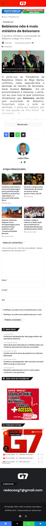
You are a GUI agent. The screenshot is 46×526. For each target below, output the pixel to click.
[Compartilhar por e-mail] (23, 134)
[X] (12, 134)
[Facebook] (6, 134)
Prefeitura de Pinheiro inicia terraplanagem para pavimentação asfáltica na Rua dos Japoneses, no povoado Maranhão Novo (11, 193)
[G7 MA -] (23, 3)
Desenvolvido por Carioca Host (29, 510)
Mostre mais (22, 124)
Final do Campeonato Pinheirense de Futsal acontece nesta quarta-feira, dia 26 (33, 190)
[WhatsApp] (17, 134)
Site (3, 300)
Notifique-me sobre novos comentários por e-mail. (23, 310)
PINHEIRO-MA (14, 17)
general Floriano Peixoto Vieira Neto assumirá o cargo (23, 116)
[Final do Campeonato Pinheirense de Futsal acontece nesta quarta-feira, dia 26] (34, 179)
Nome (4, 280)
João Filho (8, 43)
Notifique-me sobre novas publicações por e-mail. (23, 314)
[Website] (21, 162)
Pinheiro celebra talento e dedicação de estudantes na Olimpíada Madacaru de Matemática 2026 (33, 224)
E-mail (5, 290)
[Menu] (3, 4)
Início (5, 17)
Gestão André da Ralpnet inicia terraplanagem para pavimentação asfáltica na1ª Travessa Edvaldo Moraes (11, 227)
